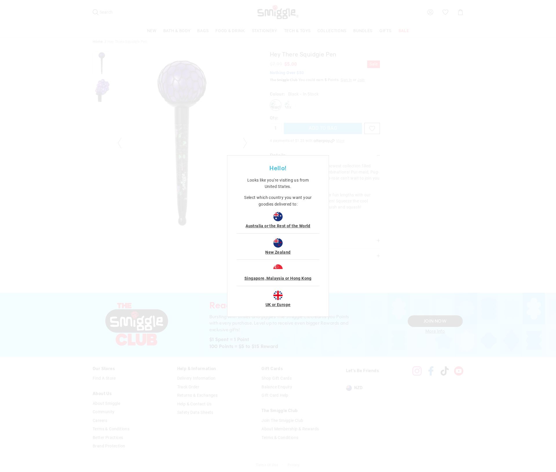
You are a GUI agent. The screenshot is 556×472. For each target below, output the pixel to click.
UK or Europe (278, 304)
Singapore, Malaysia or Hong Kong (278, 278)
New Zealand (277, 252)
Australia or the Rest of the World (278, 226)
